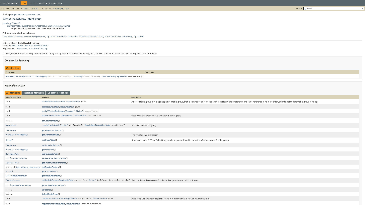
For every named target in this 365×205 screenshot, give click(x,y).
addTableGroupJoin (50, 107)
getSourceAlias (49, 171)
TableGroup (127, 37)
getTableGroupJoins (51, 176)
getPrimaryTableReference (54, 163)
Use (30, 3)
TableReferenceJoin (21, 185)
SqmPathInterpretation (34, 37)
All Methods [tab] (13, 93)
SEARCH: (299, 8)
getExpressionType (50, 135)
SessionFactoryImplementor (114, 76)
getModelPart (48, 150)
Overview (5, 3)
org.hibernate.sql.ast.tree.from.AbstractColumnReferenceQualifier (38, 25)
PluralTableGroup (113, 37)
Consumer (70, 111)
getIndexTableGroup (51, 145)
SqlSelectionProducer (57, 37)
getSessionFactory (50, 167)
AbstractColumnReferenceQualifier (30, 46)
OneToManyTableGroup (15, 76)
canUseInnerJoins (50, 121)
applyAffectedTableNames (53, 111)
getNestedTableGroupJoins (54, 158)
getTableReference (50, 180)
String (79, 111)
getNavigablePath (50, 154)
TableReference (13, 163)
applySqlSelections (51, 115)
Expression (73, 37)
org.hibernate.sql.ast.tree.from (25, 14)
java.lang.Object (10, 23)
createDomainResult (51, 125)
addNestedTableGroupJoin (53, 102)
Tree (36, 3)
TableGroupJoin (73, 102)
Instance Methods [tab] (34, 93)
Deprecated (44, 3)
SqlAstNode (139, 37)
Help (60, 3)
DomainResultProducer (13, 37)
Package (15, 3)
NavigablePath (12, 154)
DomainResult (12, 125)
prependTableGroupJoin (52, 198)
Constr (26, 9)
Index (53, 3)
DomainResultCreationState (73, 115)
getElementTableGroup (52, 130)
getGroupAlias (48, 140)
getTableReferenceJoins (53, 185)
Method (34, 9)
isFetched (46, 190)
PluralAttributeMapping (36, 76)
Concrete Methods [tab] (58, 93)
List (8, 158)
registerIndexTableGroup (53, 204)
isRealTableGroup (50, 194)
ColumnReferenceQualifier (91, 37)
